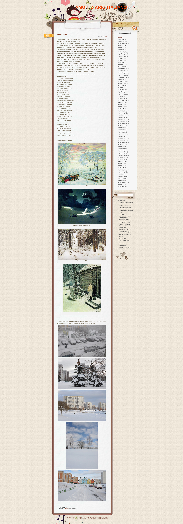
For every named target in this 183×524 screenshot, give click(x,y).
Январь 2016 (122, 55)
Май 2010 (121, 167)
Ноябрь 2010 (122, 157)
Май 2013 (121, 108)
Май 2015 (121, 62)
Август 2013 (122, 102)
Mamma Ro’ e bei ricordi (125, 229)
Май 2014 (121, 85)
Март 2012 (122, 133)
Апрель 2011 (122, 152)
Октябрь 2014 (123, 76)
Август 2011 (122, 144)
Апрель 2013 (122, 110)
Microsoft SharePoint (80, 518)
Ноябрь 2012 (122, 119)
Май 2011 (121, 150)
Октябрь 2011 (123, 140)
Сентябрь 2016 (123, 43)
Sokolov (121, 236)
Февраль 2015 (123, 68)
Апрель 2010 (122, 169)
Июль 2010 (122, 163)
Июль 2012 (122, 127)
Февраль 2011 (123, 154)
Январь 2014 (122, 93)
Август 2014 (122, 79)
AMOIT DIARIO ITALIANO (101, 7)
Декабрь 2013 (123, 95)
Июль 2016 (122, 47)
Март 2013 (122, 112)
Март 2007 (122, 186)
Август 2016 (122, 45)
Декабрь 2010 (123, 155)
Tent (74, 518)
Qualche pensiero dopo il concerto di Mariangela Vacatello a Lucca (125, 207)
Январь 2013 (122, 115)
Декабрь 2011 (123, 136)
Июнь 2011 (122, 148)
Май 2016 (121, 51)
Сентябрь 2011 (123, 142)
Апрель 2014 (122, 87)
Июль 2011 (122, 146)
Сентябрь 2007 (123, 182)
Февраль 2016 (123, 53)
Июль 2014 (122, 81)
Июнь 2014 (122, 83)
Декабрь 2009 (123, 176)
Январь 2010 (122, 174)
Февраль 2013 (123, 114)
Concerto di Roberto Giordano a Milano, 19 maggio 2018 (125, 226)
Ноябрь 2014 (122, 74)
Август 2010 (122, 161)
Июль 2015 (122, 58)
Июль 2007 (122, 184)
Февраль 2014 (123, 91)
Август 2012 (122, 125)
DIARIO (105, 36)
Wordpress (105, 517)
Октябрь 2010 (123, 159)
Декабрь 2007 (123, 180)
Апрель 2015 (122, 64)
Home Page (125, 24)
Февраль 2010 (123, 173)
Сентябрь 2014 (123, 77)
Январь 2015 (122, 70)
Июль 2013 (122, 104)
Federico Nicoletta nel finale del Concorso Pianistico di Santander (125, 221)
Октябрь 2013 (123, 98)
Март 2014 (122, 89)
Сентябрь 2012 (123, 123)
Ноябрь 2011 (122, 138)
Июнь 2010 (122, 165)
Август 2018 (122, 41)
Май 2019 (121, 39)
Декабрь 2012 (123, 117)
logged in (66, 508)
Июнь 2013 (122, 106)
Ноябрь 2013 (122, 96)
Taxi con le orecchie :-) (125, 234)
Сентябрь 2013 (123, 100)
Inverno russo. (62, 34)
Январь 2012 (122, 134)
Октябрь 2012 (123, 121)
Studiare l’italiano (123, 238)
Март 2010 (122, 171)
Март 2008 (122, 178)
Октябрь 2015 (123, 56)
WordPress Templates (90, 518)
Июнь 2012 (122, 129)
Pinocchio (121, 214)
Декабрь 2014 (123, 72)
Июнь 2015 (122, 60)
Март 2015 (122, 66)
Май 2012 (121, 131)
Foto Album (116, 24)
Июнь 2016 (122, 49)
